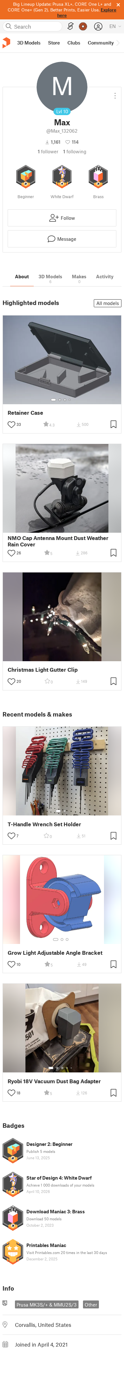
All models (107, 303)
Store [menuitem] (54, 42)
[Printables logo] (6, 42)
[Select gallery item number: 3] (65, 400)
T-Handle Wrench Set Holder (44, 824)
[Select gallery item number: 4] (70, 400)
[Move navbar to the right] (118, 42)
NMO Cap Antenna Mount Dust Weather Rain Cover (58, 541)
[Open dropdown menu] (115, 93)
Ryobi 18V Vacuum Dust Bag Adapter (54, 1081)
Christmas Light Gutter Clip (43, 670)
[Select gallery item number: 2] (60, 400)
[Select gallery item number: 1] (53, 400)
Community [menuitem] (101, 42)
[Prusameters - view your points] (83, 26)
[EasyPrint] (70, 26)
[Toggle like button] (11, 424)
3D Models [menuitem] (28, 42)
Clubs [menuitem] (73, 42)
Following (74, 151)
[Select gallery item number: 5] (72, 1068)
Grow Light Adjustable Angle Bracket (55, 953)
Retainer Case (25, 413)
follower (48, 151)
